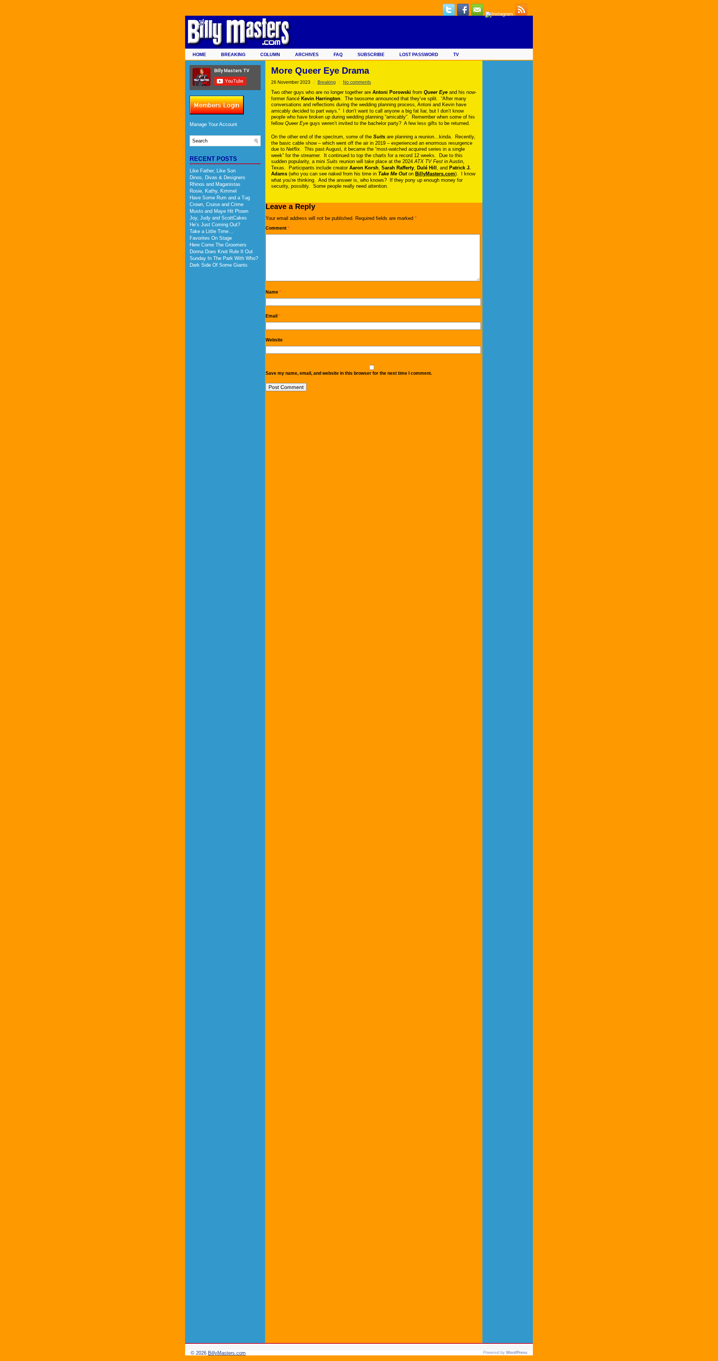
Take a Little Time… (211, 231)
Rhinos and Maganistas (215, 184)
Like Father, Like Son (213, 171)
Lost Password (418, 54)
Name (273, 292)
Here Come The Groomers (218, 245)
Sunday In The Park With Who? (224, 258)
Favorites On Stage (211, 238)
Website (274, 340)
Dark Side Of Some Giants (219, 265)
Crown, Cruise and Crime (216, 204)
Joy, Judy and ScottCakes (218, 218)
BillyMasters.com (227, 1353)
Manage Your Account (213, 124)
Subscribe (371, 54)
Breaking (233, 54)
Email (273, 316)
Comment (277, 228)
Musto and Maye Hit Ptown (219, 211)
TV (456, 54)
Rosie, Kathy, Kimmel (213, 191)
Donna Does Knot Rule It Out (221, 251)
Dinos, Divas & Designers (217, 177)
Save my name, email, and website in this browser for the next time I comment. (349, 373)
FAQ (338, 54)
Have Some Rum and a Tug (220, 197)
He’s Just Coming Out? (215, 224)
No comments (357, 82)
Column (270, 54)
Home (199, 54)
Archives (307, 54)
